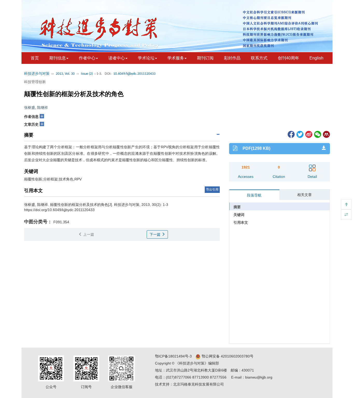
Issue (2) (87, 74)
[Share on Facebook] (291, 134)
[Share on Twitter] (299, 134)
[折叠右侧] (346, 215)
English (316, 58)
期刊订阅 (205, 58)
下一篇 (155, 234)
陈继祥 (42, 107)
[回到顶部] (346, 204)
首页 (35, 58)
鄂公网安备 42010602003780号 (227, 356)
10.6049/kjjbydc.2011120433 (134, 74)
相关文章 (304, 195)
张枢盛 (29, 107)
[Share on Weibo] (308, 134)
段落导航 (254, 195)
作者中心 (87, 58)
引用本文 (240, 222)
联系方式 (259, 58)
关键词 (238, 215)
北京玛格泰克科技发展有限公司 (198, 384)
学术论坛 (146, 58)
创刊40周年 (288, 58)
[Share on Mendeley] (326, 134)
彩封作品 (232, 58)
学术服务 (175, 58)
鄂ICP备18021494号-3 (173, 356)
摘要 (237, 207)
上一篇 (88, 234)
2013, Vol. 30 (65, 74)
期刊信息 (57, 58)
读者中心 (116, 58)
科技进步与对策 (36, 74)
